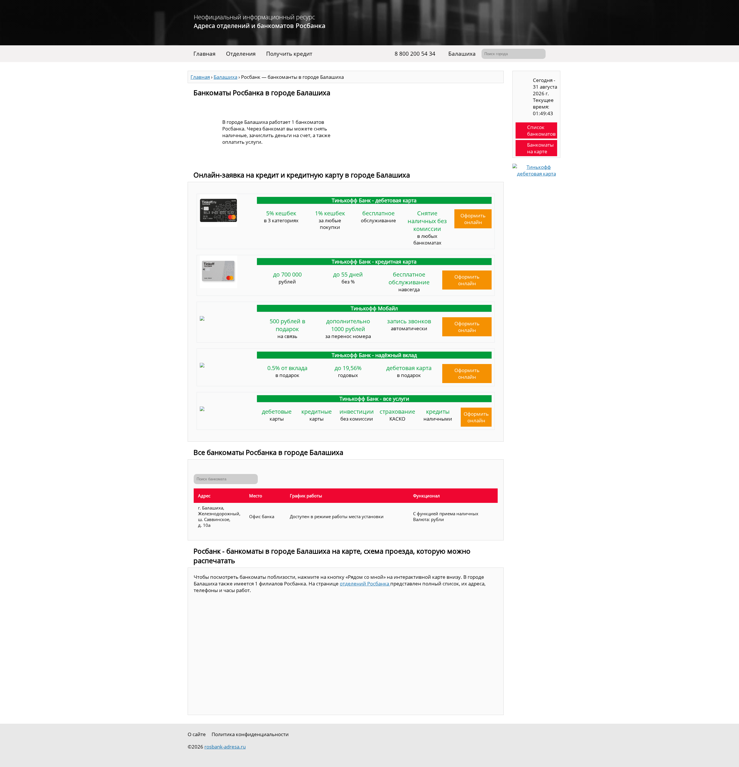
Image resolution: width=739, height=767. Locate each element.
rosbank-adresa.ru (225, 746)
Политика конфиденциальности (250, 734)
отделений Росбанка (365, 583)
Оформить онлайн (473, 218)
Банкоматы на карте (540, 148)
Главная (204, 53)
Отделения (241, 53)
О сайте (197, 734)
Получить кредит (289, 53)
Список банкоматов (541, 130)
